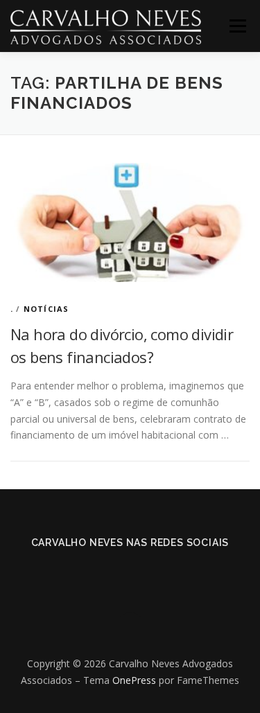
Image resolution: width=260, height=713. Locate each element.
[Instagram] (149, 572)
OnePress (134, 680)
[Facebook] (111, 572)
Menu (237, 26)
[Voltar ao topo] (130, 631)
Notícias (46, 308)
